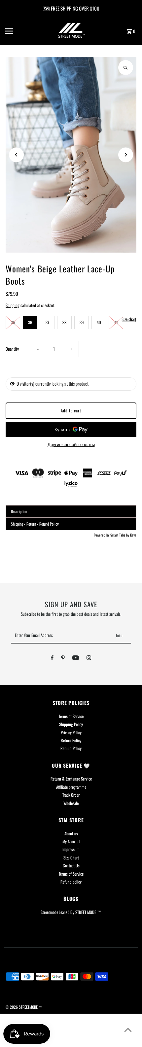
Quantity (12, 349)
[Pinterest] (63, 658)
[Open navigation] (19, 31)
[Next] (125, 154)
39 (82, 322)
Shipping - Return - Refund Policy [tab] (35, 524)
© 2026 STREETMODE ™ (24, 1007)
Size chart (129, 319)
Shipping (12, 305)
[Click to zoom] (125, 67)
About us (71, 833)
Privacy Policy (71, 732)
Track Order (71, 795)
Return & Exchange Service (71, 779)
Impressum (71, 849)
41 (116, 322)
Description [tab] (19, 511)
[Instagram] (89, 658)
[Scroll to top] (128, 1029)
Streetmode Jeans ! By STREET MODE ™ (71, 912)
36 (30, 322)
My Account (71, 841)
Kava (133, 535)
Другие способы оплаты (71, 444)
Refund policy (71, 882)
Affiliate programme (71, 787)
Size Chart (71, 858)
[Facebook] (52, 658)
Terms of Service (71, 716)
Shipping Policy (71, 724)
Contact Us (71, 865)
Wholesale (71, 803)
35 (13, 322)
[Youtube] (75, 658)
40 (99, 322)
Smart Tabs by (120, 535)
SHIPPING (69, 8)
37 (47, 322)
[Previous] (16, 154)
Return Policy (71, 740)
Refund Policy (71, 748)
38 (64, 322)
